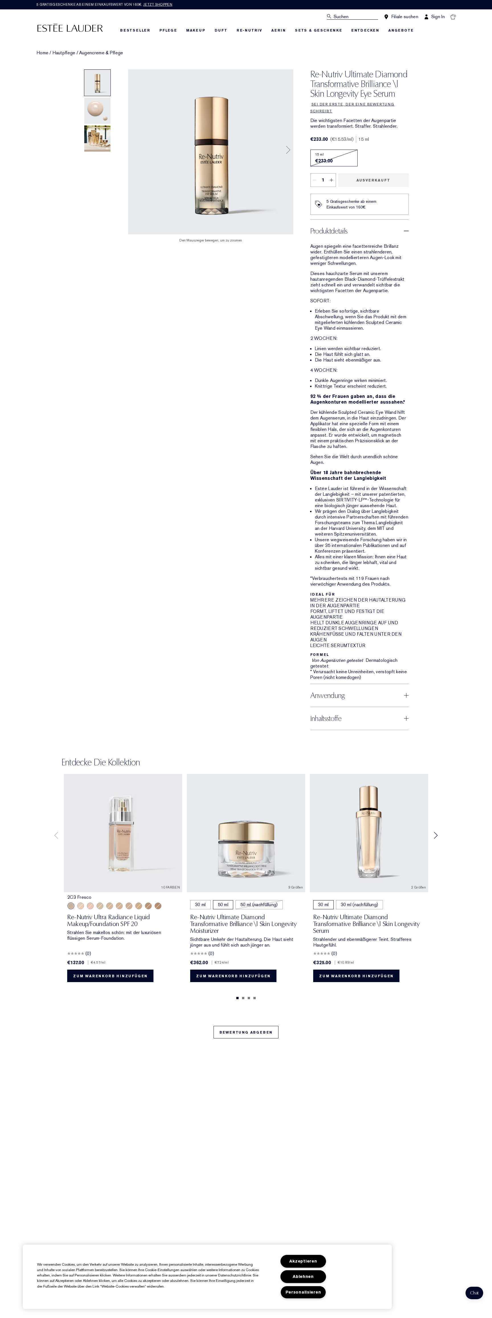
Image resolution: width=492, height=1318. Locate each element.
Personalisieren (303, 1292)
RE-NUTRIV (249, 30)
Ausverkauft (373, 180)
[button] (474, 1293)
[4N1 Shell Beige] (148, 906)
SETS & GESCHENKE (318, 30)
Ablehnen (303, 1276)
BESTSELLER (135, 30)
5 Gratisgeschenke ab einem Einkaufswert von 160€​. (104, 4)
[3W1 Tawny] (138, 906)
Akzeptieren (303, 1261)
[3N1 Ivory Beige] (109, 906)
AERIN (278, 30)
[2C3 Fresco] (71, 906)
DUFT (221, 30)
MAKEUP (196, 30)
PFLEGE (168, 30)
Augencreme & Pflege (101, 53)
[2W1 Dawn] (119, 906)
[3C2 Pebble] (129, 906)
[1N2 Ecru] (90, 906)
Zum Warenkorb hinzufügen (110, 976)
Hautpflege (63, 53)
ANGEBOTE (400, 30)
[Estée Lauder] (70, 27)
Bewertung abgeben (246, 1032)
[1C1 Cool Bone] (80, 906)
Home (42, 53)
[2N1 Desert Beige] (100, 906)
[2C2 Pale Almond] (158, 906)
